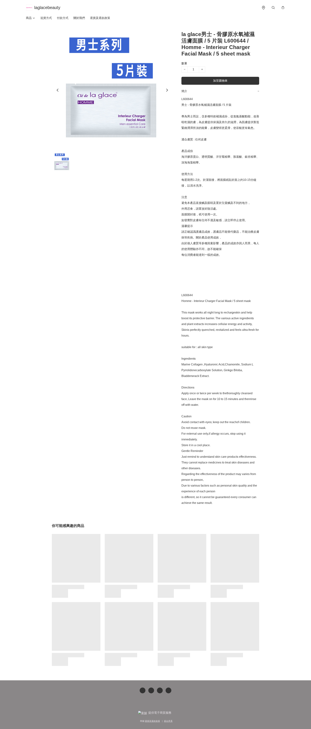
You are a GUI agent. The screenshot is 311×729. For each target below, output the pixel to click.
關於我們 (79, 17)
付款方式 (62, 17)
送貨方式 (46, 17)
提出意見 (168, 721)
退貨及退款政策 (100, 17)
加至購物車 (220, 80)
